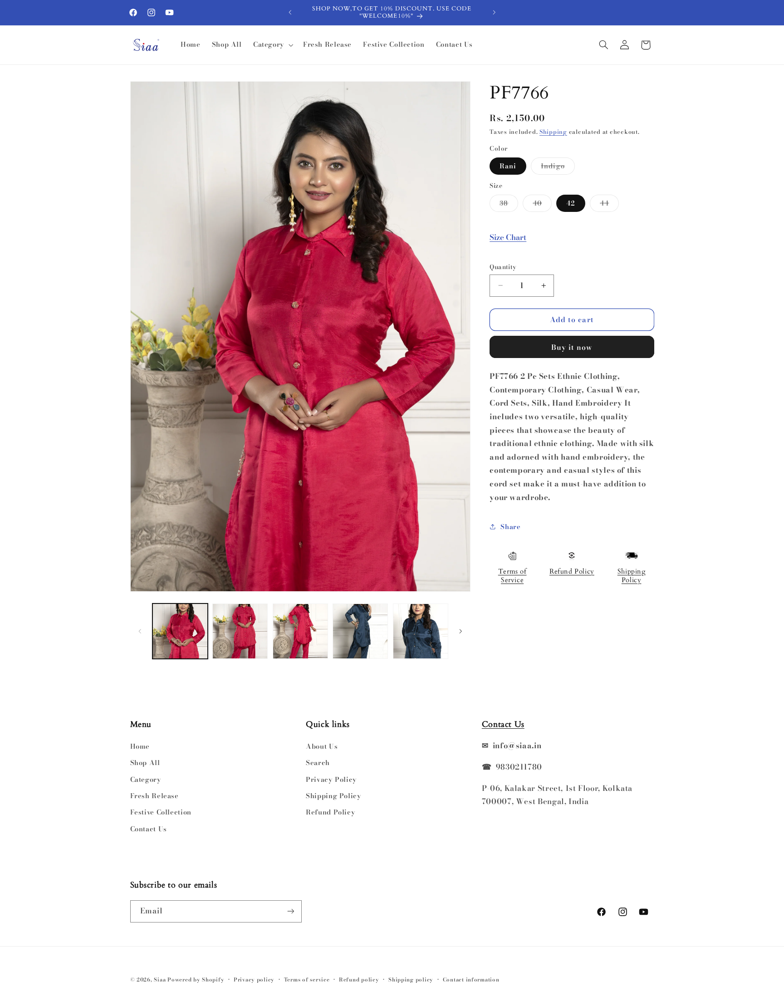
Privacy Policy (331, 779)
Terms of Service (512, 576)
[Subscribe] (290, 911)
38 (509, 204)
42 (570, 202)
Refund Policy (571, 571)
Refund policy (359, 980)
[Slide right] (460, 631)
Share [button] (510, 526)
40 (542, 204)
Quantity (503, 266)
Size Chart (508, 237)
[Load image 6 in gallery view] (420, 631)
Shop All (145, 762)
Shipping (553, 132)
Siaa (160, 980)
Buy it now (572, 346)
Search (318, 762)
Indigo (557, 167)
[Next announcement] (494, 12)
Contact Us (148, 829)
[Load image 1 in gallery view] (180, 631)
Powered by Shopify (195, 980)
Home (140, 746)
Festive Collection (160, 812)
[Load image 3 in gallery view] (300, 631)
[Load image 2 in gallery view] (240, 631)
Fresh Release (154, 795)
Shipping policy (410, 980)
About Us (322, 746)
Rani (508, 165)
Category (146, 779)
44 (609, 204)
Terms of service (307, 980)
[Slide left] (140, 631)
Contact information (471, 980)
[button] (272, 45)
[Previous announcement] (290, 12)
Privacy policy (254, 980)
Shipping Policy (631, 576)
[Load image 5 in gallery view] (360, 631)
